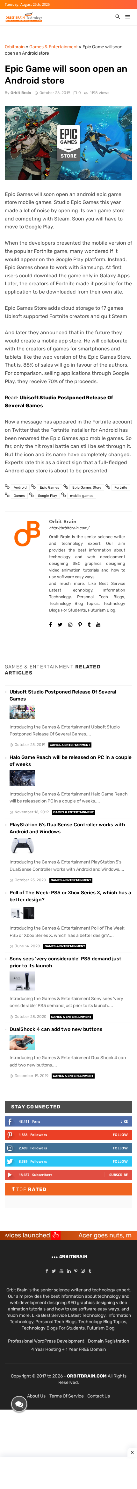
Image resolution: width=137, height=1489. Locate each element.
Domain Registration (108, 1341)
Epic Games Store (86, 487)
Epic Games (49, 487)
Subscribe (118, 1174)
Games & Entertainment (70, 745)
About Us (36, 1396)
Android (20, 487)
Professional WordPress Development (46, 1341)
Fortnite (120, 487)
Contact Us (98, 1396)
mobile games (81, 496)
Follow (120, 1134)
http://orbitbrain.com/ (69, 528)
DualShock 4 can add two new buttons (56, 1029)
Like (124, 1121)
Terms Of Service (66, 1396)
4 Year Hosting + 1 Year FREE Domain (68, 1349)
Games (19, 496)
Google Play (47, 496)
